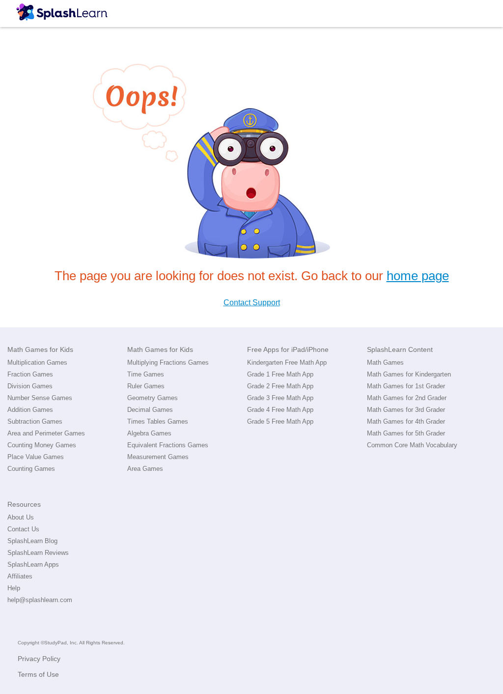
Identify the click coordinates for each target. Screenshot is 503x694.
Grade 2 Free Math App (280, 386)
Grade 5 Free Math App (280, 421)
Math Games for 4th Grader (406, 421)
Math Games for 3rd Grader (406, 409)
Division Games (30, 386)
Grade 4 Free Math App (280, 409)
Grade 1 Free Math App (280, 374)
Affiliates (19, 576)
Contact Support (252, 302)
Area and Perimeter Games (46, 433)
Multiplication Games (37, 362)
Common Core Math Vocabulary (412, 445)
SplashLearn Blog (32, 541)
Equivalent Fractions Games (167, 445)
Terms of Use (38, 674)
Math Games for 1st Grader (406, 386)
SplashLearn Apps (33, 564)
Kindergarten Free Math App (287, 362)
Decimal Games (150, 409)
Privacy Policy (39, 659)
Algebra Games (149, 433)
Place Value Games (35, 457)
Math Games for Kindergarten (409, 374)
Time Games (145, 374)
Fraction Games (30, 374)
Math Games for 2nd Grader (407, 398)
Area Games (145, 468)
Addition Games (30, 409)
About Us (20, 517)
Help (13, 588)
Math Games (385, 362)
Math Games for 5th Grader (406, 433)
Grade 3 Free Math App (280, 398)
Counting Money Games (41, 445)
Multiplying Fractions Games (168, 362)
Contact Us (23, 529)
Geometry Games (152, 398)
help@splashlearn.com (39, 600)
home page (418, 275)
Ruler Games (146, 386)
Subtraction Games (34, 421)
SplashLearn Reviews (38, 552)
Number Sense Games (39, 398)
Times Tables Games (157, 421)
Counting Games (31, 468)
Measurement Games (158, 457)
